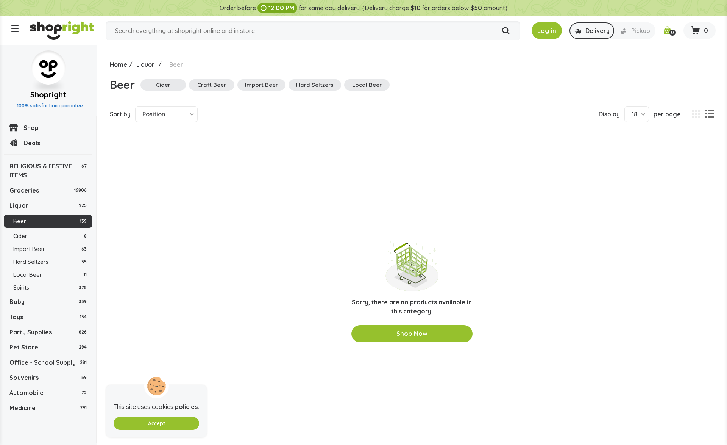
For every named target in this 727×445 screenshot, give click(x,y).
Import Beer (50, 248)
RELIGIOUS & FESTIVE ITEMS (48, 170)
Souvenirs (48, 377)
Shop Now (411, 333)
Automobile (48, 392)
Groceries (48, 190)
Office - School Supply (48, 362)
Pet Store (48, 347)
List (709, 114)
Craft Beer (211, 84)
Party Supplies (48, 332)
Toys (48, 317)
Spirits (50, 287)
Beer (50, 221)
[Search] (506, 31)
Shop (31, 128)
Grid (695, 114)
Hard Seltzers (50, 261)
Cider (50, 236)
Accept (156, 423)
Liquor (48, 205)
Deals (31, 143)
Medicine (48, 408)
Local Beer (50, 274)
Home (118, 64)
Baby (48, 302)
